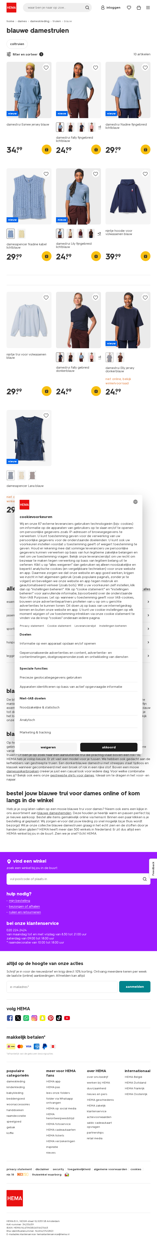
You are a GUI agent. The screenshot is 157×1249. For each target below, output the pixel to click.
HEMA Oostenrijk (136, 1094)
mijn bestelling (19, 901)
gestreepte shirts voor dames (72, 775)
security (58, 1169)
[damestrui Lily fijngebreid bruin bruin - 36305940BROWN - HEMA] (91, 233)
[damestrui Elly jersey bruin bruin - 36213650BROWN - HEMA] (120, 357)
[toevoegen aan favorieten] (46, 67)
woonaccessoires (18, 1104)
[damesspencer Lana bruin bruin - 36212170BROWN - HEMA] (32, 475)
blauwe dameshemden (54, 813)
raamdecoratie (16, 1116)
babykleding (15, 1093)
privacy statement (19, 1169)
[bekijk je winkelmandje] (139, 7)
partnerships (95, 1132)
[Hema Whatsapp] (26, 1018)
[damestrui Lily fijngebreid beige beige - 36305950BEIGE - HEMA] (70, 233)
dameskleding (39, 21)
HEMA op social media (61, 1108)
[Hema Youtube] (67, 1018)
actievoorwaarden (99, 1117)
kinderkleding (16, 1087)
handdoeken (15, 1110)
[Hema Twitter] (18, 1018)
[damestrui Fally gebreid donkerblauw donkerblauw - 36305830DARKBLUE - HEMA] (81, 127)
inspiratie (52, 1147)
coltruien (17, 44)
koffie (10, 1133)
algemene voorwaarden (110, 1169)
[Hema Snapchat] (42, 1018)
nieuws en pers (97, 1094)
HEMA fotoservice (58, 1124)
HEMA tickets (55, 1135)
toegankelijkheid (78, 1169)
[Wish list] (129, 7)
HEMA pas (53, 1087)
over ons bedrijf (97, 1077)
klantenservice (97, 1111)
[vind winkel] (144, 878)
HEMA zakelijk (96, 1105)
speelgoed (14, 1121)
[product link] (29, 90)
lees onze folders (58, 1093)
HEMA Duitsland (135, 1082)
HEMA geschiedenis (100, 1100)
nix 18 (10, 1174)
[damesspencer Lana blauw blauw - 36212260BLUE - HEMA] (11, 475)
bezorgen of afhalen (24, 906)
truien (57, 21)
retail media (94, 1138)
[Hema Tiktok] (59, 1018)
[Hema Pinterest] (51, 1018)
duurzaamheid (96, 1088)
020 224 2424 (17, 930)
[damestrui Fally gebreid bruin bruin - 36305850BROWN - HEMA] (70, 127)
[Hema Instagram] (34, 1018)
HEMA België (133, 1077)
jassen (11, 615)
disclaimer (42, 1169)
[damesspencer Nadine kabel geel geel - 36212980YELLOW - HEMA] (21, 234)
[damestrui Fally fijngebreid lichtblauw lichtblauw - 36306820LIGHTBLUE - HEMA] (60, 127)
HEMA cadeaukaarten (61, 1129)
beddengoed (16, 1098)
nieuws (50, 1152)
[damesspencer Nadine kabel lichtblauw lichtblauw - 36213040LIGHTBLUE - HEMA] (11, 234)
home (10, 21)
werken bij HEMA (98, 1082)
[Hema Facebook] (10, 1018)
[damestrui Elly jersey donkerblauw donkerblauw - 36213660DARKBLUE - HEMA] (109, 357)
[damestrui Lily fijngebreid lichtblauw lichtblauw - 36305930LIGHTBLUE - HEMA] (60, 233)
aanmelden (135, 987)
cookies (135, 1169)
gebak (11, 1127)
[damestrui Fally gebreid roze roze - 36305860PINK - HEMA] (91, 127)
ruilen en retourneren (25, 912)
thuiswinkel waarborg (46, 1174)
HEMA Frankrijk (135, 1088)
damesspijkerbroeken (23, 771)
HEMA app (53, 1081)
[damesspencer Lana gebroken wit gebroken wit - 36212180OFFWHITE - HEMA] (21, 475)
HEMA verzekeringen (60, 1141)
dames (22, 21)
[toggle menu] (148, 7)
